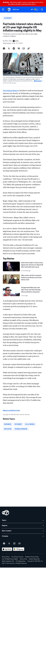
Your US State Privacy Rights (10, 559)
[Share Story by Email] (23, 48)
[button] (3, 9)
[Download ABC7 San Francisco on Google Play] (18, 549)
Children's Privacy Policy (32, 556)
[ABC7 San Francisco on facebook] (4, 543)
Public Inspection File (8, 561)
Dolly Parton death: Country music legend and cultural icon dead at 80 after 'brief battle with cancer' (23, 3)
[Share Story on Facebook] (4, 48)
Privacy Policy (6, 556)
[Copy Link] (28, 48)
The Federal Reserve (11, 90)
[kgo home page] (5, 512)
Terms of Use (23, 559)
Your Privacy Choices (17, 556)
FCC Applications (21, 561)
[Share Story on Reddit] (14, 48)
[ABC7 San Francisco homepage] (8, 9)
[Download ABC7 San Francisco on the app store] (7, 549)
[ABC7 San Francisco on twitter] (9, 543)
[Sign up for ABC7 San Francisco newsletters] (19, 543)
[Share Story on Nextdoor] (19, 48)
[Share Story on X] (9, 48)
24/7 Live (16, 10)
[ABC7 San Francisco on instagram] (14, 543)
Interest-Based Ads (34, 559)
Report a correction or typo (11, 410)
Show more (37, 81)
